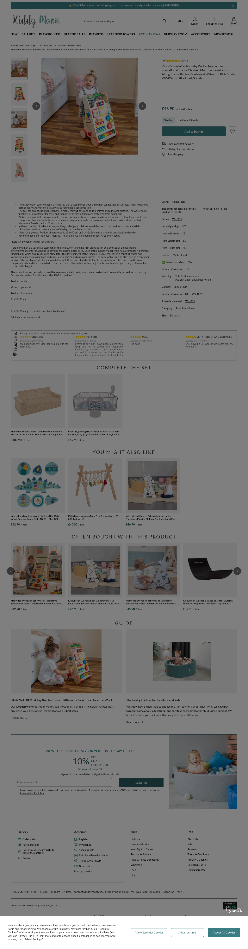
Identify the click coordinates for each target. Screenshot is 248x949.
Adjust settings (187, 932)
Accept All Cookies (224, 932)
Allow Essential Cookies (149, 932)
